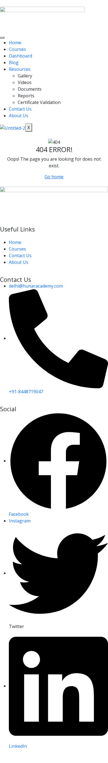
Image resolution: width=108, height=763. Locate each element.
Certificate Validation (39, 102)
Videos (25, 82)
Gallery (25, 76)
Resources (19, 69)
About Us (18, 116)
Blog (14, 62)
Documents (30, 89)
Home (15, 43)
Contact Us (20, 109)
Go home (54, 177)
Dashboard (20, 56)
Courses (17, 49)
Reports (26, 96)
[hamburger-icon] (2, 37)
